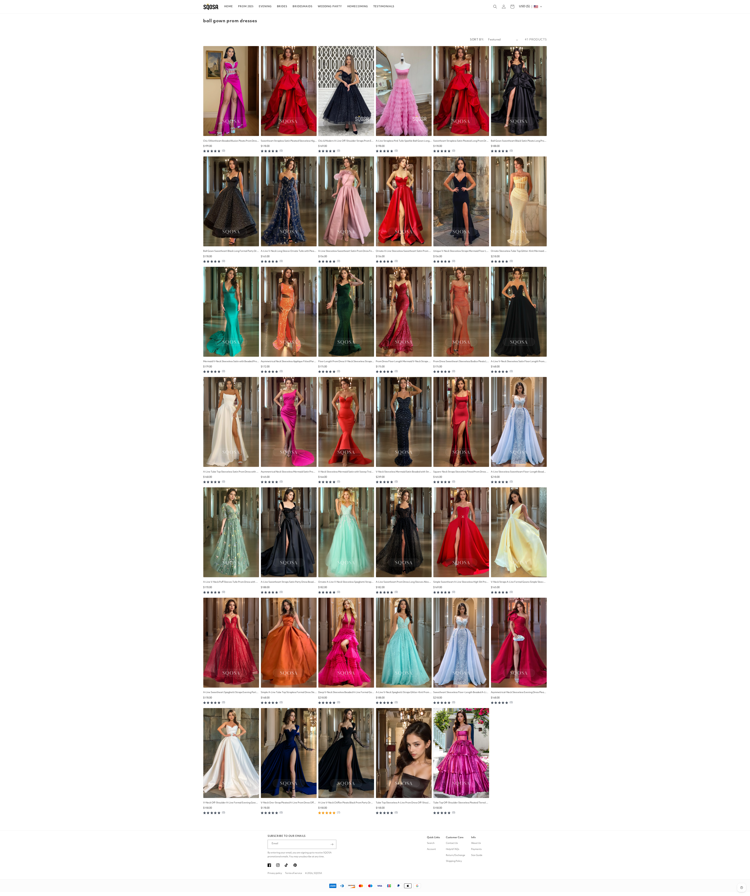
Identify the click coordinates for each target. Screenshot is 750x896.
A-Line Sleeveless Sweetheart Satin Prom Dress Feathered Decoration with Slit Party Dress (346, 251)
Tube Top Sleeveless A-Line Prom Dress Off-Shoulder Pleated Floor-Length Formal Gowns (404, 803)
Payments (476, 849)
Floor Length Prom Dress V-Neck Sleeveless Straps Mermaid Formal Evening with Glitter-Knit (346, 361)
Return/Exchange (455, 855)
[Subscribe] (332, 844)
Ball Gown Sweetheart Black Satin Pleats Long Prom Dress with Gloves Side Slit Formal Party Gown (519, 141)
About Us (476, 843)
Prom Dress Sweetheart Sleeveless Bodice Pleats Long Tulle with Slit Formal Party (461, 361)
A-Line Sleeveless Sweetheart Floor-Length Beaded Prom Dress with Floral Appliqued (519, 472)
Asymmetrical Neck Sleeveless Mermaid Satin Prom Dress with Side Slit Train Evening (289, 472)
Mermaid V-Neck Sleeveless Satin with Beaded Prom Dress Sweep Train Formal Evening (231, 361)
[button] (246, 6)
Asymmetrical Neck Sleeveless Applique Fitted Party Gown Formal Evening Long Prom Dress (289, 361)
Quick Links (433, 837)
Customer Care (454, 837)
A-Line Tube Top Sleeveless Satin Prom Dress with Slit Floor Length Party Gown (231, 472)
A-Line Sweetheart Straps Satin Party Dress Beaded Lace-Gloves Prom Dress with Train (289, 582)
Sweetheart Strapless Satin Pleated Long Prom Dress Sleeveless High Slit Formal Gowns (461, 141)
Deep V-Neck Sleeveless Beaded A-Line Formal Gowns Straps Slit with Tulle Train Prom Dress (346, 692)
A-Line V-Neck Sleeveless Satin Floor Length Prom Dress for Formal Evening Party (519, 361)
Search (431, 843)
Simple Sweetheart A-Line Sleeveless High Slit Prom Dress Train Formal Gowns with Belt (461, 582)
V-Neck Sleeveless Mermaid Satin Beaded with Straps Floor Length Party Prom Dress (404, 472)
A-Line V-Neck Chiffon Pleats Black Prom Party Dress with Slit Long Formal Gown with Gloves (346, 803)
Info (473, 837)
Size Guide (476, 855)
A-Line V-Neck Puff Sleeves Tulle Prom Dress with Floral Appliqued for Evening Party (231, 582)
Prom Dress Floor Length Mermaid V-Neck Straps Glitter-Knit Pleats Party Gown (404, 361)
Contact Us (452, 843)
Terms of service (293, 873)
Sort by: (477, 39)
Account (431, 849)
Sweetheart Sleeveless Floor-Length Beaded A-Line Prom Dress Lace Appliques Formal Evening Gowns (461, 692)
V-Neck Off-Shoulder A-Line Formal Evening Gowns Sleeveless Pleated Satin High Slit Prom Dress (231, 803)
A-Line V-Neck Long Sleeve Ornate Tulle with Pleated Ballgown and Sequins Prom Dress (289, 251)
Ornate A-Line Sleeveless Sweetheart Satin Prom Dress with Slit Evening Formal (404, 251)
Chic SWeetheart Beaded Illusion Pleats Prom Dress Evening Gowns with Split (231, 141)
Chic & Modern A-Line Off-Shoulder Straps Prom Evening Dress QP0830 (346, 141)
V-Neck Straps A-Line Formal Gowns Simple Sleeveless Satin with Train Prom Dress (519, 582)
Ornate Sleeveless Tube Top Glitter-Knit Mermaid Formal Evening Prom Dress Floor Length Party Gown (519, 251)
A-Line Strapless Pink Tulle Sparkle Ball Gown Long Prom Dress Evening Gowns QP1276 (404, 141)
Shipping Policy (454, 861)
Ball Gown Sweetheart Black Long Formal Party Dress (231, 251)
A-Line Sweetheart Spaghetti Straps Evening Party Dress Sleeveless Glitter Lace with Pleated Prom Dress (231, 692)
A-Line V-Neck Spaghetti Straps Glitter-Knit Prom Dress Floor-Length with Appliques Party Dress (404, 692)
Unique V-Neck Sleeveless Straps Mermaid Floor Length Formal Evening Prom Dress (461, 251)
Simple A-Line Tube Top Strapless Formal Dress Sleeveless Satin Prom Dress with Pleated (289, 692)
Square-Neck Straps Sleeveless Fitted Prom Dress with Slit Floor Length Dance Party (461, 472)
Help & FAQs (452, 849)
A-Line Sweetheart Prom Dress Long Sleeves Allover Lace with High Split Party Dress (404, 582)
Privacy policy (275, 873)
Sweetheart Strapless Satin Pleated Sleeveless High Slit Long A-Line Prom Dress (289, 141)
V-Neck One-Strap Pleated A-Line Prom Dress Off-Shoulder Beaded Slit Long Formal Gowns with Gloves (289, 803)
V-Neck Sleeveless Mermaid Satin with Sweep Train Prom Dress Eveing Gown (346, 472)
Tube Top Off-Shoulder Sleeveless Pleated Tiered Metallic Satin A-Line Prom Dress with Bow (461, 803)
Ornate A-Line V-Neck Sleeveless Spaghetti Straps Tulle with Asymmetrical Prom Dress (346, 582)
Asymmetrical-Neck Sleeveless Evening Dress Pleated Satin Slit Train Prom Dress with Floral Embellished (519, 692)
